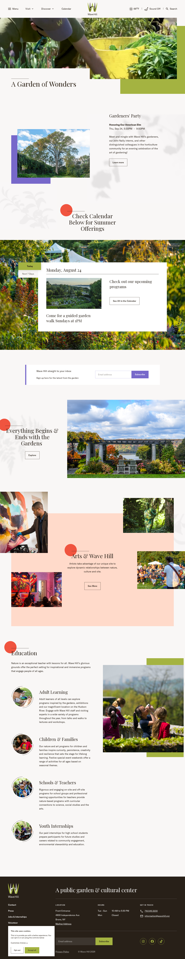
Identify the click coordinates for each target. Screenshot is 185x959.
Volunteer (13, 922)
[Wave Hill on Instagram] (143, 941)
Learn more (118, 162)
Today (30, 266)
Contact (12, 904)
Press (11, 910)
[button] (13, 9)
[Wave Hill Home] (92, 9)
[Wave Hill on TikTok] (161, 941)
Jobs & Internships (17, 916)
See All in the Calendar (124, 301)
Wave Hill (85, 951)
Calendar (66, 8)
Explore (32, 455)
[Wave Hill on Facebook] (152, 941)
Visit (27, 8)
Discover (46, 8)
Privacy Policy (62, 951)
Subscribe (140, 374)
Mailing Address (63, 923)
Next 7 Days (28, 273)
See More (92, 586)
